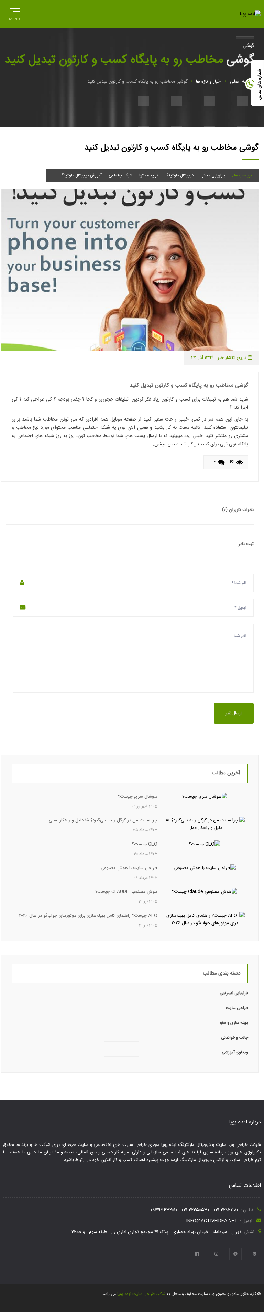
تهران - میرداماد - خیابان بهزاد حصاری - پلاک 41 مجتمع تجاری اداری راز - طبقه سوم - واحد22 (156, 1232)
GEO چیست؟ (144, 844)
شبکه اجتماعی (120, 175)
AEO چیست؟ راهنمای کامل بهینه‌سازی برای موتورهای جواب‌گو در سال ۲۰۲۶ (88, 915)
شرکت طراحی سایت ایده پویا (141, 1294)
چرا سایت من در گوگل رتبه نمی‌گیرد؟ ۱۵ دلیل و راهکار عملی (103, 820)
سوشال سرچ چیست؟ (137, 796)
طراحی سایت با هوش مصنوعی (129, 868)
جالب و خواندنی (234, 1037)
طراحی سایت (237, 1008)
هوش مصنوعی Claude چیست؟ (126, 892)
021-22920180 (226, 1210)
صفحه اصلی (242, 82)
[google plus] (255, 1254)
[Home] (250, 14)
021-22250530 (195, 1210)
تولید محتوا (148, 175)
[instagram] (216, 1254)
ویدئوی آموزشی (235, 1052)
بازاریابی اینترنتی (234, 993)
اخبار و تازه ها (209, 82)
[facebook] (197, 1254)
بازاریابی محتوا (213, 175)
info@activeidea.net (212, 1221)
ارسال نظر (234, 713)
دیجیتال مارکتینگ (179, 175)
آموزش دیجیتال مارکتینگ (81, 175)
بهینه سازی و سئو (234, 1022)
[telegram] (235, 1254)
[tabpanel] (130, 270)
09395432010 (164, 1210)
